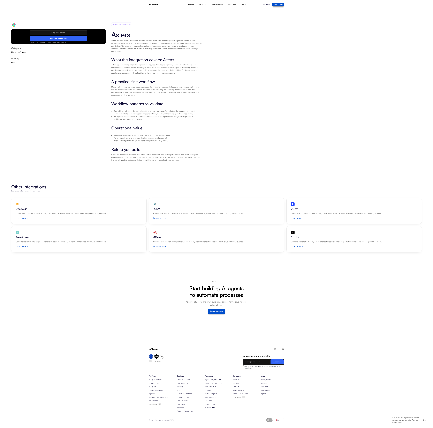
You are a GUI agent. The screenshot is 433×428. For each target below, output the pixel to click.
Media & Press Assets (240, 394)
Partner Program (211, 394)
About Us (236, 380)
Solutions (202, 4)
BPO (178, 390)
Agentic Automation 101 (213, 383)
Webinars (208, 387)
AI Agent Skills (154, 383)
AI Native (208, 408)
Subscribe (277, 362)
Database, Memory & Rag (158, 397)
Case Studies (210, 404)
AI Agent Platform (155, 380)
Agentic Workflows (156, 390)
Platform (191, 4)
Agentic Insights (211, 380)
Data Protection (266, 387)
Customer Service (183, 397)
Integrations (153, 401)
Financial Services (183, 380)
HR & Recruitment (183, 383)
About (243, 4)
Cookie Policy (397, 422)
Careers (236, 383)
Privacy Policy (63, 42)
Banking (180, 387)
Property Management (185, 411)
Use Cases (209, 401)
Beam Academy (210, 397)
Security (264, 383)
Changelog (209, 390)
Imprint (263, 394)
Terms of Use (265, 390)
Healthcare (181, 404)
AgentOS (152, 394)
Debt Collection (183, 401)
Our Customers (217, 4)
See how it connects (58, 38)
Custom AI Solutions (184, 394)
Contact (236, 387)
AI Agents (152, 387)
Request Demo (238, 390)
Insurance (180, 408)
